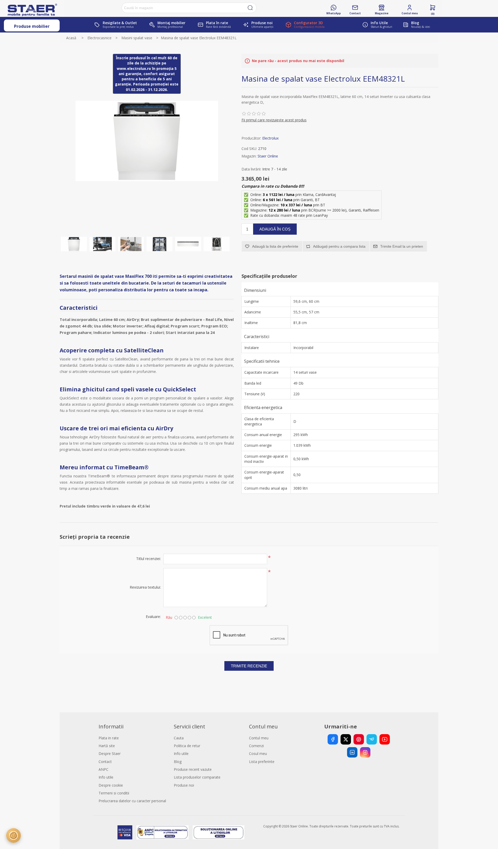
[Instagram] (365, 752)
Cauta (179, 737)
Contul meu (258, 737)
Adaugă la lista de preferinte (275, 246)
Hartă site (107, 745)
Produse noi (184, 785)
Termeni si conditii (114, 793)
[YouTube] (384, 739)
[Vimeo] (371, 739)
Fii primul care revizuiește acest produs (274, 119)
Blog (178, 761)
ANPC (103, 769)
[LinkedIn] (352, 752)
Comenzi (256, 745)
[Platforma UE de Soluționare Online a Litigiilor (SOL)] (218, 832)
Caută (250, 8)
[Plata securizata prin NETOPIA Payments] (124, 832)
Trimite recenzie (249, 666)
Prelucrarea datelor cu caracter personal (132, 800)
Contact (105, 761)
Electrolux (270, 138)
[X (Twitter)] (346, 739)
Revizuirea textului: (145, 587)
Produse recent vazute (193, 769)
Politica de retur (187, 745)
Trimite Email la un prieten (401, 246)
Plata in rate (109, 737)
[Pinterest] (359, 739)
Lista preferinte (261, 761)
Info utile (106, 777)
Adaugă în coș (274, 229)
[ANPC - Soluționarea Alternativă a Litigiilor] (162, 832)
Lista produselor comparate (197, 777)
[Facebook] (333, 739)
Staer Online (268, 156)
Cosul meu (258, 753)
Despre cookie (111, 785)
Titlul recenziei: (148, 558)
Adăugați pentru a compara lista (339, 246)
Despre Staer (110, 753)
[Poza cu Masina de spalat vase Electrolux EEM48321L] (74, 244)
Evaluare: (153, 616)
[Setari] (13, 835)
